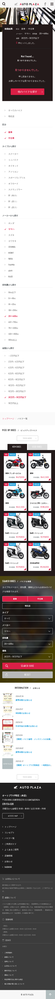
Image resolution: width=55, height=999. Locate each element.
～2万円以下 (13, 355)
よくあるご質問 (11, 849)
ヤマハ (11, 229)
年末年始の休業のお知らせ (27, 726)
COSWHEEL (12, 247)
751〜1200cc (13, 328)
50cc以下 (12, 292)
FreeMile (11, 264)
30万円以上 (13, 403)
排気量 (5, 638)
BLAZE (10, 276)
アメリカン (13, 171)
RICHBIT (11, 253)
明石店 (11, 116)
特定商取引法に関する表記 (13, 979)
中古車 (11, 138)
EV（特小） (13, 195)
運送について (9, 975)
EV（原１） (13, 201)
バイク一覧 (10, 838)
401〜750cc (13, 322)
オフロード (13, 183)
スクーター (13, 154)
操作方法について (10, 971)
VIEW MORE (27, 438)
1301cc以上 (12, 340)
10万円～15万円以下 (17, 385)
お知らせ (9, 861)
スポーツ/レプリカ (16, 177)
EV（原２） (13, 207)
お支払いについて (10, 966)
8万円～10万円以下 (16, 379)
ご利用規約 (8, 953)
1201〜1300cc (13, 334)
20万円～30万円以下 (17, 397)
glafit (10, 270)
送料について (9, 961)
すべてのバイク (15, 110)
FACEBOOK (8, 867)
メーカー (6, 625)
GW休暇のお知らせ (23, 713)
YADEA (10, 259)
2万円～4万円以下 (16, 361)
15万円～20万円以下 (17, 391)
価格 (4, 650)
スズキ (11, 235)
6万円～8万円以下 (16, 373)
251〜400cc (13, 316)
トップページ (8, 418)
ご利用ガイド (10, 844)
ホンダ (11, 223)
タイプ (5, 612)
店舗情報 (9, 855)
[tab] (17, 447)
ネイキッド (13, 166)
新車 (10, 132)
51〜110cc (12, 298)
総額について (9, 957)
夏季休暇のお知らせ (24, 700)
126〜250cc (12, 310)
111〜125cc (12, 304)
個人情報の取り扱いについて (14, 984)
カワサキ (12, 241)
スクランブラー (15, 189)
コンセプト (10, 832)
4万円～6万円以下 (16, 367)
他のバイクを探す (27, 91)
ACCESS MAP (13, 816)
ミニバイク (13, 160)
